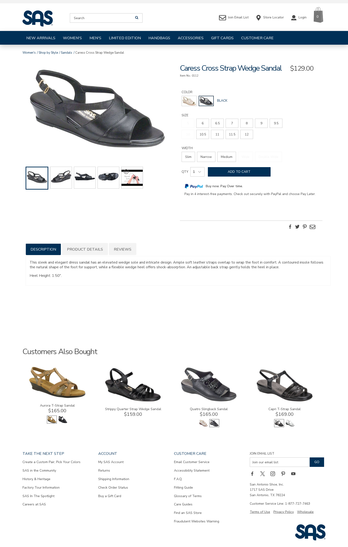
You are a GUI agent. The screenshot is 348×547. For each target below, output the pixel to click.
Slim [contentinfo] (188, 157)
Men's (95, 38)
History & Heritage (36, 479)
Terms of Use (260, 512)
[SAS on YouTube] (295, 473)
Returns (104, 470)
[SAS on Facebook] (254, 473)
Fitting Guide (183, 487)
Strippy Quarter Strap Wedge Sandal (133, 409)
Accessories (191, 38)
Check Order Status (113, 487)
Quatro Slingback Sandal (209, 409)
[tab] (43, 249)
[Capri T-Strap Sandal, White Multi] (290, 426)
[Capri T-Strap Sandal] (284, 401)
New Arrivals (40, 38)
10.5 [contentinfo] (203, 134)
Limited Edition (125, 38)
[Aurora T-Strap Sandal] (57, 397)
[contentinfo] (189, 101)
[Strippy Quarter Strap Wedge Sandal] (133, 401)
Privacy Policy (283, 512)
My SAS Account (111, 462)
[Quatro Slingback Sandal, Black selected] (214, 426)
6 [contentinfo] (203, 123)
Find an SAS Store (188, 513)
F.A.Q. (178, 479)
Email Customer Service (192, 462)
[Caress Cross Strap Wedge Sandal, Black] (97, 108)
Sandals (66, 53)
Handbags (159, 38)
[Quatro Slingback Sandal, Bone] (203, 426)
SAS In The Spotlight (38, 496)
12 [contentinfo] (247, 134)
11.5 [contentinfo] (232, 134)
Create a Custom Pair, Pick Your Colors (51, 462)
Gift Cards (222, 38)
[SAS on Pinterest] (285, 473)
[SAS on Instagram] (274, 473)
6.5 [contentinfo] (217, 123)
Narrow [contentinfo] (206, 157)
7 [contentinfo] (232, 123)
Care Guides (183, 504)
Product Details (85, 249)
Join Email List (262, 453)
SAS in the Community (39, 470)
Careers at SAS (34, 504)
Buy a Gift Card (109, 496)
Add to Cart (239, 171)
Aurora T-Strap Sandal (57, 405)
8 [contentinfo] (247, 123)
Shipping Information (113, 479)
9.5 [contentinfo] (276, 123)
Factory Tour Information (41, 487)
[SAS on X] (264, 473)
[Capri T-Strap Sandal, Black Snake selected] (279, 426)
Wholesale (305, 512)
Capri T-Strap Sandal (284, 409)
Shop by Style (48, 53)
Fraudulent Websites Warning (196, 521)
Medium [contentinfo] (226, 157)
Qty (185, 171)
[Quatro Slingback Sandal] (208, 401)
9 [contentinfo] (261, 123)
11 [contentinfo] (217, 134)
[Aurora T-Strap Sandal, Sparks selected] (52, 422)
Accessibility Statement (192, 470)
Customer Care (257, 38)
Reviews (122, 249)
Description (43, 249)
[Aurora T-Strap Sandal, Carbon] (63, 422)
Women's (72, 38)
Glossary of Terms (188, 496)
